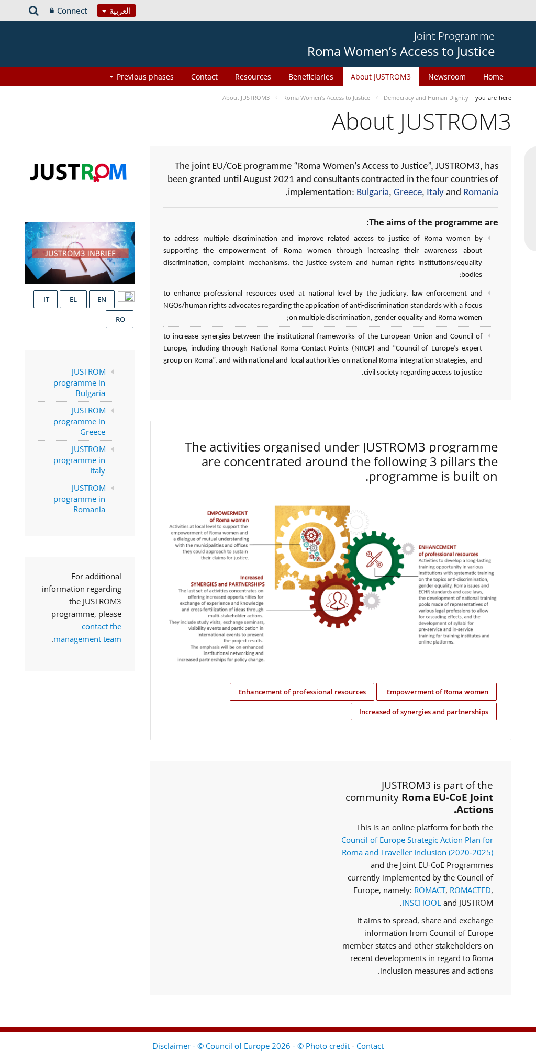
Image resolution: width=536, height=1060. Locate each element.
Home (493, 77)
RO (119, 319)
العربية (119, 10)
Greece (408, 193)
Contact (204, 77)
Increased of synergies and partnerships (423, 711)
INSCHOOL (422, 902)
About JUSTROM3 (381, 77)
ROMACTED (470, 890)
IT (45, 299)
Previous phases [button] (145, 77)
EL (73, 299)
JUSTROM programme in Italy (79, 460)
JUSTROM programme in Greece (79, 421)
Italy (435, 193)
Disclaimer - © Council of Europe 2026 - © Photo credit (252, 1046)
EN (101, 299)
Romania (480, 193)
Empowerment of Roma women (436, 691)
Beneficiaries (310, 77)
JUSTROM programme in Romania (79, 498)
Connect (72, 10)
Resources (253, 77)
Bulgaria (372, 193)
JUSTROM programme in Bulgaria (79, 382)
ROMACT (429, 890)
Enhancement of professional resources (302, 691)
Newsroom (447, 77)
